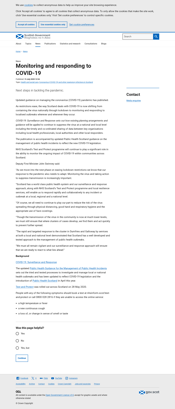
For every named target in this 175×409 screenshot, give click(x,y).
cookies (28, 5)
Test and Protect (25, 286)
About (18, 43)
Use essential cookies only (53, 24)
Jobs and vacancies (83, 384)
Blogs (103, 43)
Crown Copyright (64, 384)
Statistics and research (70, 43)
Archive (32, 384)
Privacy (97, 384)
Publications (50, 43)
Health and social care (29, 82)
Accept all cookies (26, 24)
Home (18, 51)
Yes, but (25, 347)
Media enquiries (133, 100)
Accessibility (20, 384)
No (22, 340)
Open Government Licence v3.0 (60, 395)
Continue (22, 358)
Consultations (91, 43)
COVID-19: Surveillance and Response (36, 262)
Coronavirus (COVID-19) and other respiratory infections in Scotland (66, 82)
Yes (23, 333)
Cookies (51, 384)
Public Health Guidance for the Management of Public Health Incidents (68, 268)
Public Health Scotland (45, 280)
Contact (41, 384)
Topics (28, 43)
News (37, 43)
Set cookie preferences (81, 24)
